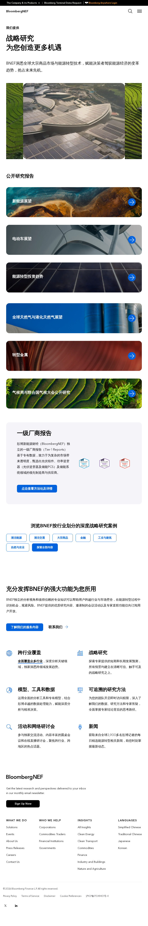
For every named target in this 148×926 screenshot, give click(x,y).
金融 (83, 538)
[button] (24, 3)
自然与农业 (17, 547)
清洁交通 (39, 538)
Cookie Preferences (70, 896)
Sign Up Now (23, 804)
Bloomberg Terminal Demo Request (63, 3)
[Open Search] (130, 11)
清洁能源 (16, 538)
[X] (5, 905)
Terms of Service (30, 896)
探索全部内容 (45, 547)
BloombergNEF (17, 11)
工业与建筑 (105, 538)
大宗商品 (62, 538)
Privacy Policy (10, 896)
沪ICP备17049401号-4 (97, 896)
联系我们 (56, 627)
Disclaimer (49, 896)
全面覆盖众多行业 (30, 661)
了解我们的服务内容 (25, 627)
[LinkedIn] (16, 905)
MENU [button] (139, 11)
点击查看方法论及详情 (37, 489)
